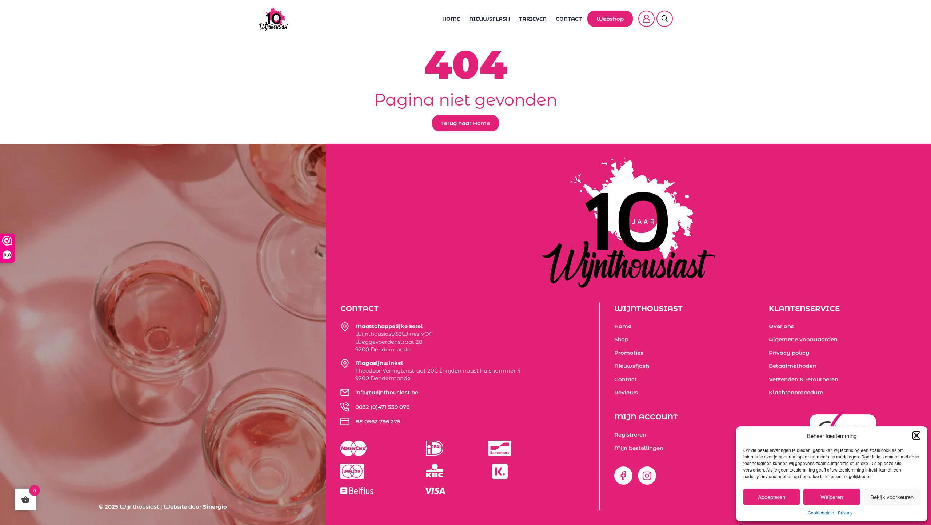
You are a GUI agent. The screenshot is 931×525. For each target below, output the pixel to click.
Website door (195, 506)
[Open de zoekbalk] (664, 14)
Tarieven (533, 19)
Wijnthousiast (139, 506)
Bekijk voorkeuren (892, 497)
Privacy (845, 512)
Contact (569, 19)
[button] (916, 435)
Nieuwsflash (489, 19)
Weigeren (831, 497)
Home (451, 19)
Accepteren (771, 497)
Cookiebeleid (821, 512)
